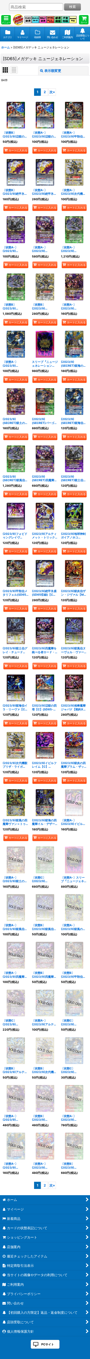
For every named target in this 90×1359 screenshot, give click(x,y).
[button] (6, 19)
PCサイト (47, 1344)
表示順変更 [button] (52, 71)
